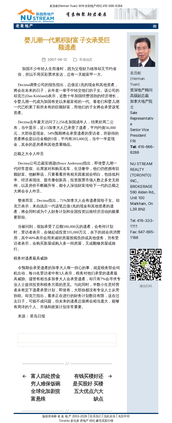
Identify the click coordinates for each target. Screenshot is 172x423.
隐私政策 (110, 416)
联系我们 (95, 416)
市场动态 (85, 59)
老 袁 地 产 (24, 26)
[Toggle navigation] (154, 26)
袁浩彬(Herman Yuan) (137, 78)
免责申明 (124, 416)
